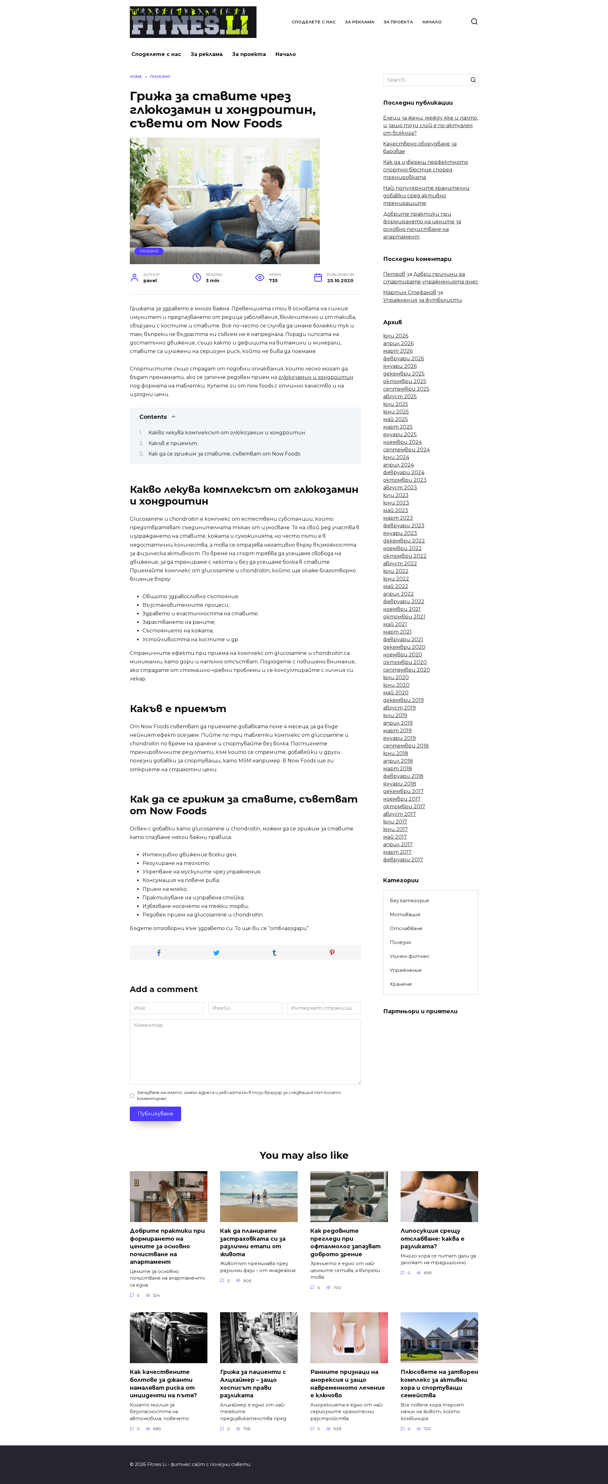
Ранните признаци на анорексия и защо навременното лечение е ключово (347, 1384)
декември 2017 (403, 791)
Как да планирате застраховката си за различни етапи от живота (253, 1242)
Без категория (409, 900)
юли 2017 (395, 822)
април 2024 (398, 465)
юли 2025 (395, 404)
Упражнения (405, 970)
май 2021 (395, 624)
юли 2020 (396, 677)
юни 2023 (396, 503)
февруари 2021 (403, 639)
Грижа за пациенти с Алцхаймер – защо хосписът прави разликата (253, 1384)
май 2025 (395, 419)
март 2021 (397, 632)
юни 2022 (396, 579)
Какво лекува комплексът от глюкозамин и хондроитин (227, 433)
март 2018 (397, 769)
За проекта (398, 22)
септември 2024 (406, 450)
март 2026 (398, 351)
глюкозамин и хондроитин (315, 377)
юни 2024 (396, 457)
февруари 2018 (403, 776)
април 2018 (398, 761)
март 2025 (398, 427)
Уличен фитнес (410, 956)
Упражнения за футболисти (422, 300)
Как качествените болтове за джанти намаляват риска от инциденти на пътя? (163, 1384)
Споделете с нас (314, 22)
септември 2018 (406, 746)
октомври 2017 (404, 807)
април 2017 (398, 844)
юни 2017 (395, 829)
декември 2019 (403, 700)
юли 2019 (395, 715)
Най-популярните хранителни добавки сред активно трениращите (426, 195)
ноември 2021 (402, 609)
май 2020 (395, 693)
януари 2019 (399, 738)
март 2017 (397, 852)
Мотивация (405, 914)
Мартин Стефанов (409, 292)
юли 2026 (395, 336)
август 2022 (400, 564)
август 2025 (400, 397)
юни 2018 (395, 753)
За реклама (359, 22)
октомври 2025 (404, 381)
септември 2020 (406, 670)
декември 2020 (404, 647)
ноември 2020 (402, 655)
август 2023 (400, 488)
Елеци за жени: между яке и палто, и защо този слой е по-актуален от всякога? (430, 125)
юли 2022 (395, 571)
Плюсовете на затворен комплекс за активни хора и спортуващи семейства (439, 1384)
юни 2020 (396, 685)
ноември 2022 (402, 548)
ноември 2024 (402, 442)
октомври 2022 (405, 556)
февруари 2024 (403, 472)
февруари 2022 (403, 602)
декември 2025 (404, 374)
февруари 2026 (403, 359)
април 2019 (398, 723)
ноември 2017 (402, 799)
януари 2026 (400, 366)
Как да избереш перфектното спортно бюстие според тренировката (425, 169)
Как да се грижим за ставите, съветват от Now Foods (224, 454)
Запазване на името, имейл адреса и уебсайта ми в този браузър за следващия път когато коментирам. (239, 1095)
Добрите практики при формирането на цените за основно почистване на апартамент (167, 1246)
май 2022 (395, 586)
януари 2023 (400, 533)
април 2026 (398, 343)
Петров (394, 274)
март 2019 (397, 731)
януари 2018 (399, 784)
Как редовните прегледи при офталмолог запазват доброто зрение (345, 1242)
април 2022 (398, 594)
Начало (432, 22)
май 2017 (395, 837)
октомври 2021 (404, 617)
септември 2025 (406, 389)
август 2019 (399, 708)
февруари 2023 (403, 526)
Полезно (149, 251)
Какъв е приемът (173, 443)
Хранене (401, 984)
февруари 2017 (403, 860)
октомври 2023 (405, 480)
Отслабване (406, 928)
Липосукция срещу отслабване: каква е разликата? (433, 1238)
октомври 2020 (405, 662)
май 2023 (395, 510)
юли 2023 (395, 495)
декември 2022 (404, 541)
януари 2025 (400, 435)
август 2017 (399, 814)
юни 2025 (396, 412)
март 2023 (398, 518)
